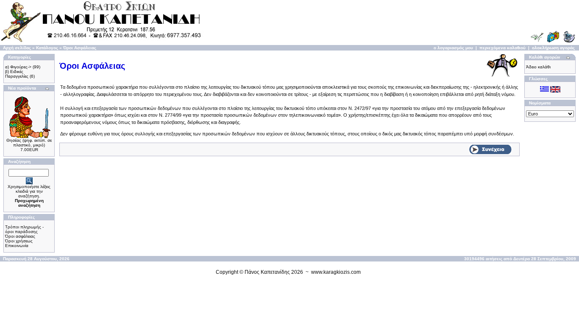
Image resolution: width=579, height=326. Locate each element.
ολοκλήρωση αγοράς (553, 47)
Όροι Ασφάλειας (79, 47)
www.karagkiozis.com (336, 272)
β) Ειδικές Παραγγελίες (16, 74)
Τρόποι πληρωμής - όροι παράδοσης (24, 229)
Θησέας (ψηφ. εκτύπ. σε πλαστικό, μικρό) (29, 142)
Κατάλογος (47, 47)
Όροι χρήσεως (19, 241)
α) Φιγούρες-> (18, 67)
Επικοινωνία (16, 245)
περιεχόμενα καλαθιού (502, 47)
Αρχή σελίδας (17, 47)
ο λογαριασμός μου (453, 47)
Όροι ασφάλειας (20, 236)
